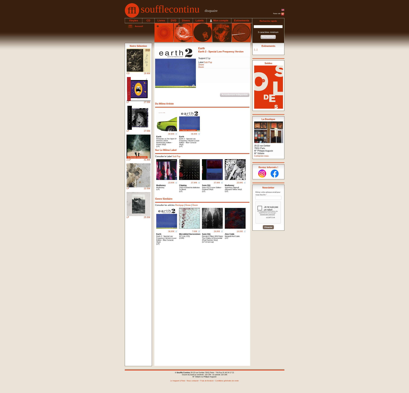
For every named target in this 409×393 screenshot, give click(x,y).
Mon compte (220, 20)
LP (138, 102)
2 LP (138, 158)
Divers (186, 20)
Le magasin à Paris (177, 381)
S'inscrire (268, 227)
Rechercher (268, 37)
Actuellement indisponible (235, 94)
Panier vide (277, 13)
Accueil (138, 26)
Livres (161, 20)
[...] (255, 49)
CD (148, 20)
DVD (173, 20)
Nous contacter (193, 381)
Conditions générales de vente (227, 381)
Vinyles (133, 20)
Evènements (241, 20)
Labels (200, 20)
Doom (201, 67)
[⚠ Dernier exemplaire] (189, 119)
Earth (201, 48)
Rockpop (179, 205)
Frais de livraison (207, 381)
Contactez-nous (261, 156)
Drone (201, 64)
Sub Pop (208, 62)
